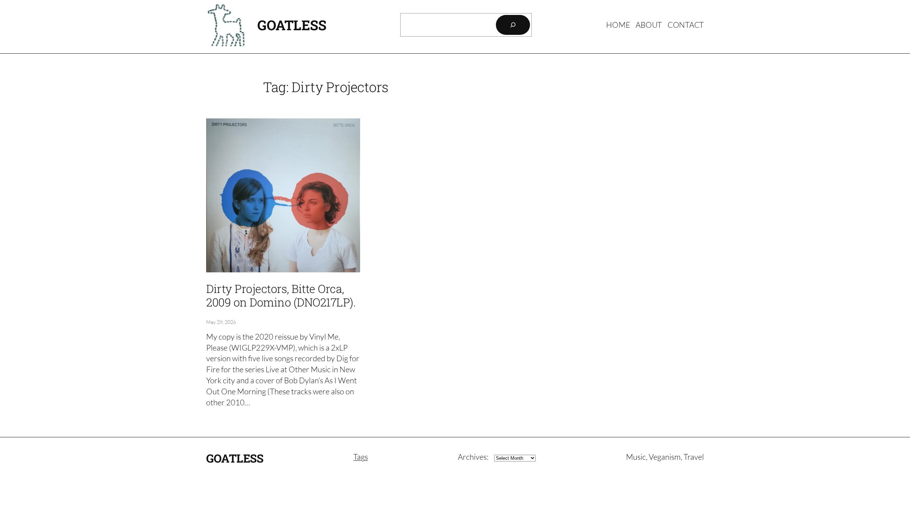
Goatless (291, 25)
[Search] (513, 25)
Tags (360, 457)
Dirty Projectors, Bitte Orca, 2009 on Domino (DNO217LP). (280, 295)
